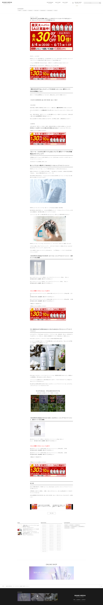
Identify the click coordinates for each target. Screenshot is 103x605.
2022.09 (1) (51, 528)
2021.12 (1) (44, 531)
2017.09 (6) (44, 545)
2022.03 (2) (51, 529)
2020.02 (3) (59, 537)
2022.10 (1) (44, 528)
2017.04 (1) (51, 546)
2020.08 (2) (59, 534)
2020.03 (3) (51, 537)
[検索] (100, 3)
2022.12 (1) (59, 526)
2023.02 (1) (51, 526)
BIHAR (20, 10)
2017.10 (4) (59, 543)
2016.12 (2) (59, 548)
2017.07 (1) (51, 545)
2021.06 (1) (59, 531)
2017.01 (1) (51, 548)
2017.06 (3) (59, 545)
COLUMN (24, 10)
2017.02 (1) (44, 548)
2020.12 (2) (44, 534)
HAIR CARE (36, 10)
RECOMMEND (50, 10)
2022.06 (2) (44, 529)
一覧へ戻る (51, 513)
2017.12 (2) (44, 543)
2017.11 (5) (51, 543)
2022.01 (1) (59, 529)
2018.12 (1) (44, 540)
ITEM (74, 599)
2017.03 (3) (59, 546)
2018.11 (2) (51, 540)
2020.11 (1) (51, 534)
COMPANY (30, 10)
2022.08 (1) (59, 528)
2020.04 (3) (44, 537)
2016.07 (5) (44, 551)
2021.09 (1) (51, 531)
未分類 (56, 10)
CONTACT (83, 599)
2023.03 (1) (44, 526)
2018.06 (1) (59, 540)
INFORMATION (43, 10)
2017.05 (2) (44, 546)
